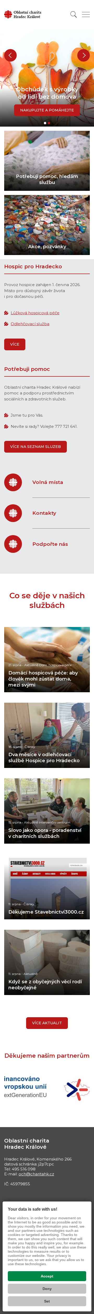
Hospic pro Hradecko (33, 266)
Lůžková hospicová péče (35, 312)
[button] (10, 55)
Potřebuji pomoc (27, 369)
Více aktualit (47, 1023)
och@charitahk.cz (36, 1173)
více (14, 344)
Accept (47, 1276)
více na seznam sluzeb (35, 446)
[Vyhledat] (73, 14)
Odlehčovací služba (30, 323)
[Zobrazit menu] (86, 14)
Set (47, 1301)
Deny (47, 1289)
